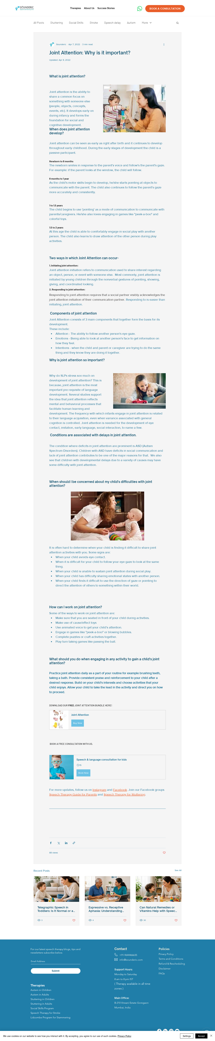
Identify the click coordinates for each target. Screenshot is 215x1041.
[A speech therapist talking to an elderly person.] (107, 889)
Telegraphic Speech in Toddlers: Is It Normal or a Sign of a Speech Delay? (55, 909)
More (145, 22)
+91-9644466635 (125, 955)
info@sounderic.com (128, 959)
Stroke (94, 22)
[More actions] (164, 44)
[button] (177, 22)
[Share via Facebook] (50, 842)
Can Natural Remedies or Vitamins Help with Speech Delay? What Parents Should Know (158, 909)
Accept (201, 1036)
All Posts (39, 22)
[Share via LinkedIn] (66, 842)
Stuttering (56, 22)
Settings (187, 1036)
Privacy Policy (124, 1036)
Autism (131, 22)
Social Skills (76, 22)
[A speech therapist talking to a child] (158, 889)
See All (178, 870)
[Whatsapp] (140, 9)
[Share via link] (73, 842)
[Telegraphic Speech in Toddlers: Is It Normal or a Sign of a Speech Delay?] (56, 889)
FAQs (162, 973)
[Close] (211, 1035)
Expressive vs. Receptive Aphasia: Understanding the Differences (106, 909)
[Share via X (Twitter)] (58, 842)
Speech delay (112, 22)
